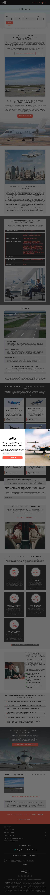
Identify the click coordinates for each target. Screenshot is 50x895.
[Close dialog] (49, 430)
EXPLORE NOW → (12, 457)
